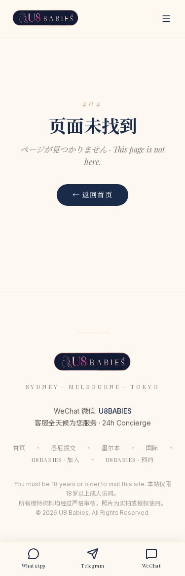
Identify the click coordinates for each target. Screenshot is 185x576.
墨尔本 (111, 448)
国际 (152, 448)
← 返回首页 (92, 194)
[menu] (166, 19)
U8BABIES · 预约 (130, 459)
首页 (19, 448)
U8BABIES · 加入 (56, 459)
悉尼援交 (63, 448)
